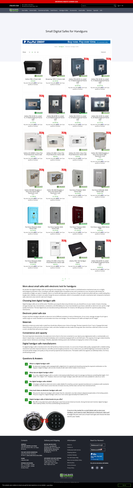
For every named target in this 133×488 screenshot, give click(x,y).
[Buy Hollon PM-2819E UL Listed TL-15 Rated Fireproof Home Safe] (77, 67)
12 (29, 52)
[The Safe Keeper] (15, 10)
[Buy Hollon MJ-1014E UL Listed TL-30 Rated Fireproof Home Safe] (100, 104)
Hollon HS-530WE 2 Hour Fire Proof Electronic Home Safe (33, 153)
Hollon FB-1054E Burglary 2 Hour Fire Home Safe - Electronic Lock (100, 154)
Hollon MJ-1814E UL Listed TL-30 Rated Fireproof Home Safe (78, 117)
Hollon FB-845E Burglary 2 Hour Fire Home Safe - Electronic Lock (33, 191)
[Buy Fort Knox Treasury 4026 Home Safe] (77, 215)
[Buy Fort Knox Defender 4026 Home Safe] (100, 178)
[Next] (69, 278)
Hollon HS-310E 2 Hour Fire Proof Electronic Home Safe (78, 153)
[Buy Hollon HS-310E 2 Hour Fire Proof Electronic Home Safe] (77, 141)
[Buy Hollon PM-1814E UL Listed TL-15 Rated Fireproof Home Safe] (100, 67)
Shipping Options (71, 452)
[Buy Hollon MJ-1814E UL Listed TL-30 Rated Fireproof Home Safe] (77, 104)
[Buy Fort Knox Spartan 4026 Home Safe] (55, 215)
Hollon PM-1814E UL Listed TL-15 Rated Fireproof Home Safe (100, 80)
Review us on (94, 445)
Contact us (70, 447)
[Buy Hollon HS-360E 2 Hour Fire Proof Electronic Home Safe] (55, 141)
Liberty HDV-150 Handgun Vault (77, 261)
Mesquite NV (47, 450)
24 (32, 52)
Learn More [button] (49, 485)
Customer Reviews (72, 455)
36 (35, 52)
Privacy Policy (70, 468)
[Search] (115, 5)
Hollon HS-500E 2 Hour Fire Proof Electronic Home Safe (55, 261)
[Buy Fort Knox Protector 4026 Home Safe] (77, 178)
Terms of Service (71, 465)
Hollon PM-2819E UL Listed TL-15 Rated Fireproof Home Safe (78, 80)
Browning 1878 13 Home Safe (55, 79)
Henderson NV (47, 447)
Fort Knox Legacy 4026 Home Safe (100, 227)
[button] (92, 468)
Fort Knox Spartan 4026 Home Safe (55, 227)
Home (55, 46)
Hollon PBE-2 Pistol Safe (33, 79)
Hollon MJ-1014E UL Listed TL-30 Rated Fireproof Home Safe (100, 117)
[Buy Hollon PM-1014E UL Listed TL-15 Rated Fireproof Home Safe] (33, 104)
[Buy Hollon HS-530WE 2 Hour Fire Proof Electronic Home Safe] (33, 141)
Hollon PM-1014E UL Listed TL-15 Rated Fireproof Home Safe (33, 117)
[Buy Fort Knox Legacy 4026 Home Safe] (100, 215)
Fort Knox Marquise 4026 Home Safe (33, 261)
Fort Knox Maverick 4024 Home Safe (33, 227)
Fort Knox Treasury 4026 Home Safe (78, 227)
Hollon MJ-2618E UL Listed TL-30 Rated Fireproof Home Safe (55, 117)
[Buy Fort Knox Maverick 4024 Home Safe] (33, 215)
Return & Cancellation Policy (74, 460)
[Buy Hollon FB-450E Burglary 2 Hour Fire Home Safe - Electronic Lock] (55, 178)
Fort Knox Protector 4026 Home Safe (78, 190)
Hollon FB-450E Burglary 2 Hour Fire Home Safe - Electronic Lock (55, 191)
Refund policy (70, 462)
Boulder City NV (48, 449)
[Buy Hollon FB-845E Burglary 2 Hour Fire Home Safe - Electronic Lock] (33, 178)
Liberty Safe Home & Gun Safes (34, 455)
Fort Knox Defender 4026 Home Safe (100, 190)
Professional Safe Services (74, 450)
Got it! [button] (124, 485)
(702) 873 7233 (25, 460)
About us (69, 444)
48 (37, 52)
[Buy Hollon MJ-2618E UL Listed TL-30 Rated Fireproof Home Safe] (55, 104)
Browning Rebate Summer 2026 (66, 2)
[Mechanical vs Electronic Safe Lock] (44, 421)
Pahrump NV (55, 449)
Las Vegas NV (53, 446)
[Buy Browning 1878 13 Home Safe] (55, 67)
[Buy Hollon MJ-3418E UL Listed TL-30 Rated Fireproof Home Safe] (100, 249)
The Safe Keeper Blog (72, 457)
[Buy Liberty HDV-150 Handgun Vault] (77, 249)
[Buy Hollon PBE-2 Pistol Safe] (33, 67)
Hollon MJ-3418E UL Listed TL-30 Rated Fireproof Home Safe (100, 262)
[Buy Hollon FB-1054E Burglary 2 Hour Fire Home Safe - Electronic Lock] (100, 141)
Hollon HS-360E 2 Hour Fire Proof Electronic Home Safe (55, 153)
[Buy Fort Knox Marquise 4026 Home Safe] (33, 249)
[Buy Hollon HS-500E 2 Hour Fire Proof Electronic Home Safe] (55, 249)
